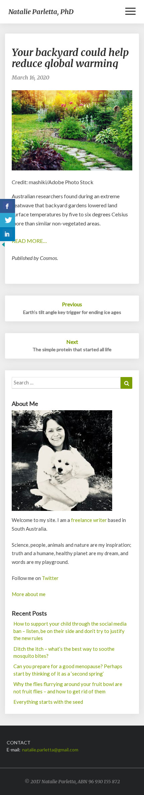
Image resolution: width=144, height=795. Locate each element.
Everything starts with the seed (48, 702)
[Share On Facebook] (7, 206)
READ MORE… (29, 240)
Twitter (50, 578)
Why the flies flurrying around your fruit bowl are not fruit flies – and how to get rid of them (67, 687)
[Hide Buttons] (3, 246)
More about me (29, 594)
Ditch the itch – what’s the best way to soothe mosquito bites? (64, 652)
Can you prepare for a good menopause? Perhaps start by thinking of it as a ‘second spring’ (67, 669)
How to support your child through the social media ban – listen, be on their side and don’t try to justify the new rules (70, 631)
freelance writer (89, 520)
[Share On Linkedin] (7, 234)
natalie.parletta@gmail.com (50, 749)
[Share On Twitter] (7, 220)
